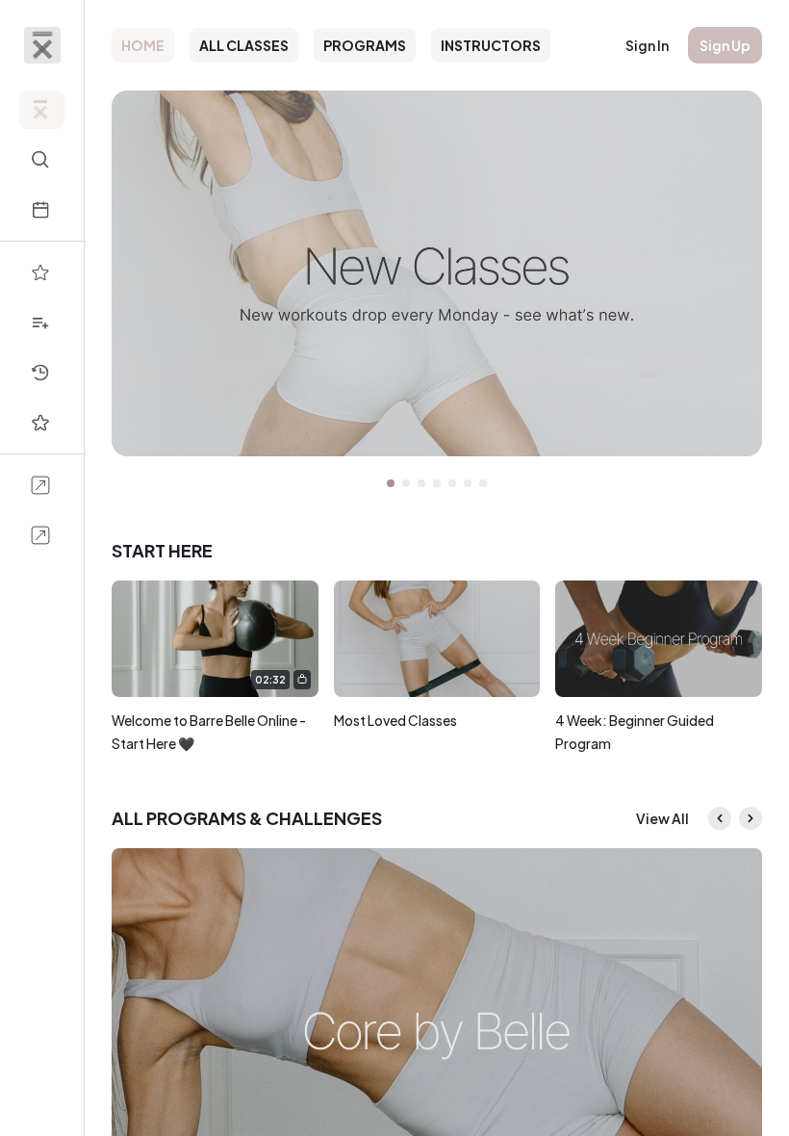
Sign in (647, 45)
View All (662, 818)
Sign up (725, 45)
